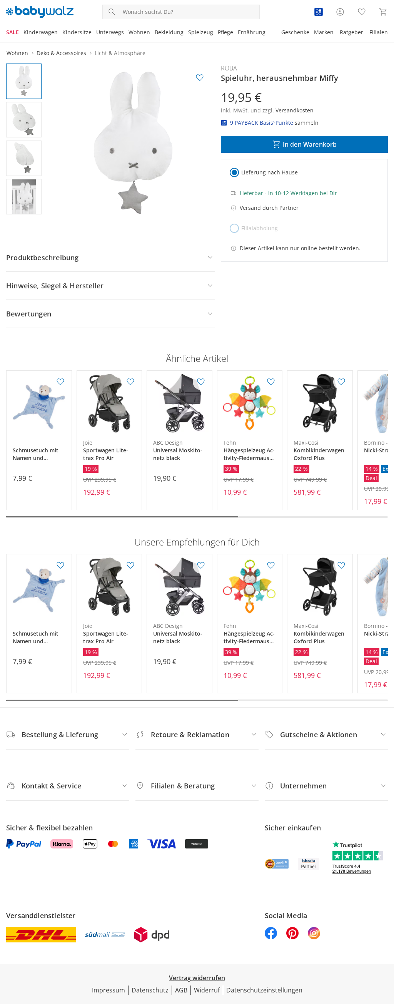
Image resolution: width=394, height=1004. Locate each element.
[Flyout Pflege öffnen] (235, 33)
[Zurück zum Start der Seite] (385, 948)
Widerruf (207, 990)
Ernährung (251, 32)
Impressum (108, 990)
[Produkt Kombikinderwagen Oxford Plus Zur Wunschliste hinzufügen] (341, 382)
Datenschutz (150, 990)
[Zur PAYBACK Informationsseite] (318, 12)
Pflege (225, 32)
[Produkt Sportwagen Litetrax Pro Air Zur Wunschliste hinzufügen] (130, 382)
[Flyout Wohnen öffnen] (152, 33)
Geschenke (295, 32)
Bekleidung (169, 32)
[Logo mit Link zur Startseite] (39, 12)
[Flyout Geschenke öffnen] (311, 33)
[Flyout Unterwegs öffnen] (126, 33)
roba (229, 68)
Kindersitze (77, 32)
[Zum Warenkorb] (383, 12)
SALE (12, 32)
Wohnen (139, 32)
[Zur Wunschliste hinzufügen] (200, 78)
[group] (133, 144)
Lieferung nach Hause (269, 172)
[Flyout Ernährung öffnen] (267, 33)
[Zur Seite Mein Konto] (340, 12)
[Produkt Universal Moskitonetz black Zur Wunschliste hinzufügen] (201, 382)
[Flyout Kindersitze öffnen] (94, 33)
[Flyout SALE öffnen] (21, 33)
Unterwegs (110, 32)
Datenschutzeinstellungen (264, 990)
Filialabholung (259, 228)
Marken (324, 32)
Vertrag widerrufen (197, 978)
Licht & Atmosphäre (120, 53)
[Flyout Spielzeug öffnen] (215, 33)
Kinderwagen (40, 32)
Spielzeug (200, 32)
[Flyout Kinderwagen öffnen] (60, 33)
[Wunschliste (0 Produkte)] (361, 12)
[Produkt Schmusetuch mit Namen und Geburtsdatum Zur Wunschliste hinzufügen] (60, 382)
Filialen (378, 32)
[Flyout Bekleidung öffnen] (186, 33)
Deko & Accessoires (61, 53)
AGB (181, 990)
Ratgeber (351, 32)
